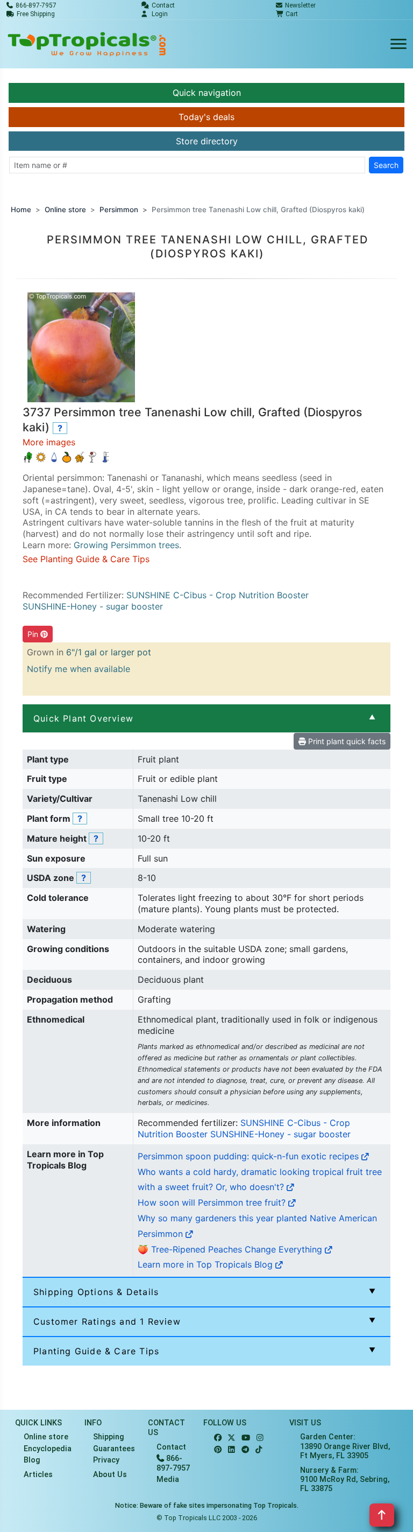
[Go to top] (381, 1515)
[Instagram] (260, 1438)
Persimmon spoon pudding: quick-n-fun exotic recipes (249, 1156)
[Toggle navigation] (398, 44)
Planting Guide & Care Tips (96, 1351)
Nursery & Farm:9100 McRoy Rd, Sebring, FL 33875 (344, 1480)
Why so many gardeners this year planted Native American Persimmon (257, 1226)
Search (386, 165)
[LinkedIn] (231, 1449)
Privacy (106, 1460)
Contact (171, 1447)
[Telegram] (245, 1449)
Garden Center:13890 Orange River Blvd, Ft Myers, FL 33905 (345, 1446)
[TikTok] (258, 1449)
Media (167, 1479)
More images (49, 442)
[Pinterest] (218, 1449)
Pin (33, 634)
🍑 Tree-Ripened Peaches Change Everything (231, 1249)
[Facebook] (218, 1438)
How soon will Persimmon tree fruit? (213, 1202)
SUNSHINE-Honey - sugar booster (93, 606)
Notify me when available (78, 668)
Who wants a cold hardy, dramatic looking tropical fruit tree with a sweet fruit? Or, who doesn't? (260, 1179)
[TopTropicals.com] (87, 44)
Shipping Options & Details (96, 1291)
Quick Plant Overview (83, 718)
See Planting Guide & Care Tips (86, 559)
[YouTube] (245, 1438)
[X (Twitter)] (231, 1438)
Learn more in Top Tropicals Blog (206, 1264)
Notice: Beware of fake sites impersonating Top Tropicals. (206, 1505)
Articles (38, 1474)
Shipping (108, 1437)
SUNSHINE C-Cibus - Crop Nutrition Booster (217, 595)
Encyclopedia (48, 1448)
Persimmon (118, 209)
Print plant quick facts (346, 741)
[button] (81, 346)
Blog (32, 1460)
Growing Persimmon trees (126, 545)
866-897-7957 (173, 1463)
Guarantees (114, 1448)
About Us (110, 1474)
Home (21, 209)
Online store (65, 209)
